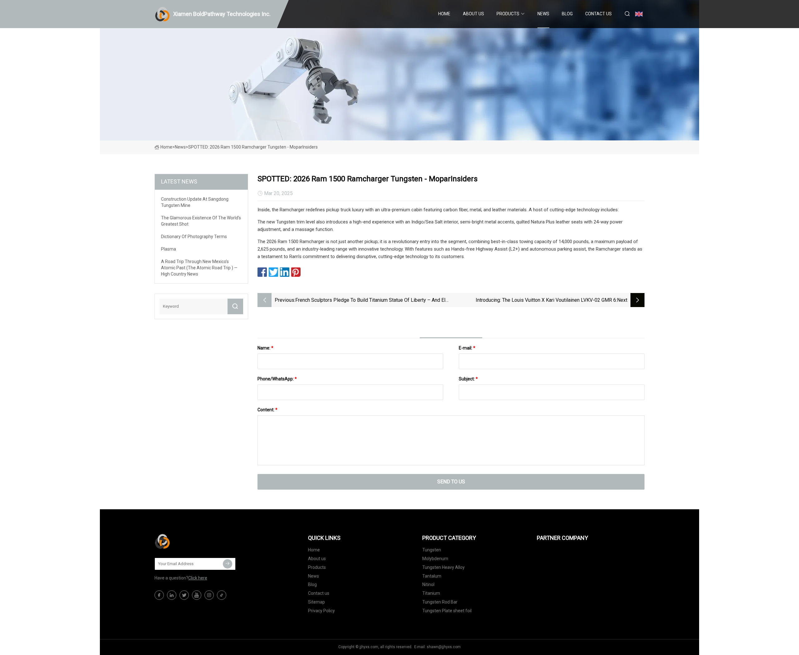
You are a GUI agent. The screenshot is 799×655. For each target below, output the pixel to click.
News (543, 13)
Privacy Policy (321, 610)
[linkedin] (171, 595)
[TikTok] (221, 595)
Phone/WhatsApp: (277, 378)
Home (444, 13)
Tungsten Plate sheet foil (447, 610)
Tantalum (431, 576)
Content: (267, 409)
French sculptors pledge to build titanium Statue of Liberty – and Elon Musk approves (373, 300)
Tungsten (431, 549)
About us (473, 13)
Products (508, 13)
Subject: (468, 378)
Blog (567, 13)
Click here (197, 577)
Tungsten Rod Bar (440, 601)
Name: (265, 347)
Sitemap (316, 601)
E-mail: (467, 347)
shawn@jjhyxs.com (444, 647)
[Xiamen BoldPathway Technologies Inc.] (185, 541)
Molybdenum (435, 558)
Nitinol (428, 584)
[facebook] (159, 595)
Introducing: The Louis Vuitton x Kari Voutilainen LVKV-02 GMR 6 (546, 300)
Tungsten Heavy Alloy (443, 567)
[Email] (227, 564)
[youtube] (196, 595)
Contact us (598, 13)
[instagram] (209, 595)
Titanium (431, 593)
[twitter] (184, 595)
